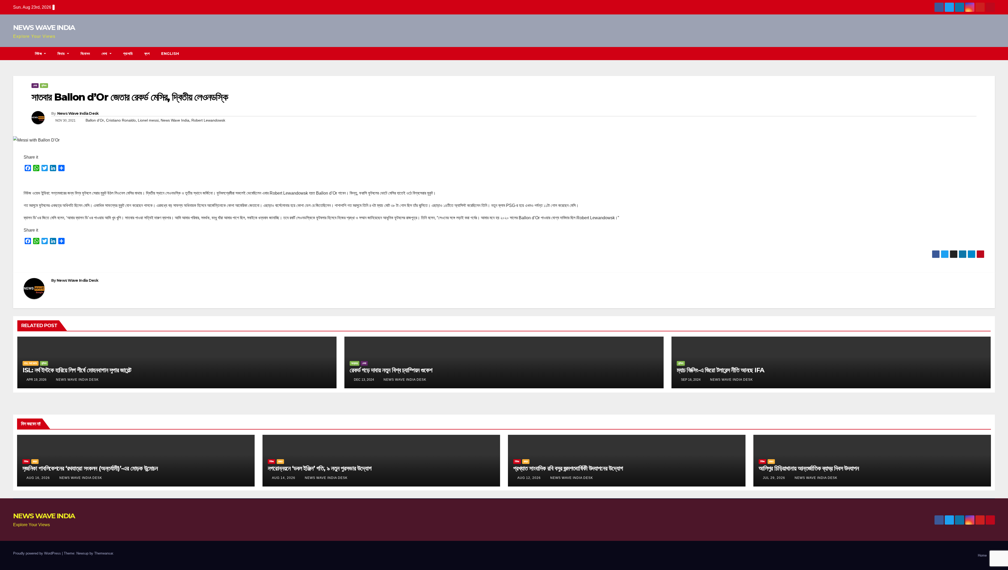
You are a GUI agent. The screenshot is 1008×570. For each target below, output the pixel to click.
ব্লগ (147, 53)
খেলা (105, 53)
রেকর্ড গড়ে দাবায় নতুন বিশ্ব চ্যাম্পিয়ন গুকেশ (391, 370)
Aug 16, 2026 (38, 478)
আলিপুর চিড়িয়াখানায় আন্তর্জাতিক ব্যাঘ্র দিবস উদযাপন (809, 468)
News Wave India (175, 120)
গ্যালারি (128, 53)
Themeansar (103, 553)
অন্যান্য (354, 363)
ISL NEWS (30, 363)
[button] (991, 53)
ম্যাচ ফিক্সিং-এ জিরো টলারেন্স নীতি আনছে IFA (720, 370)
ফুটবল (43, 85)
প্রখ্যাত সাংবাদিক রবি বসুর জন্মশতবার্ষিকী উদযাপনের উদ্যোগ (568, 468)
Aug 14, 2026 (283, 478)
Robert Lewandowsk (208, 120)
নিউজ (39, 53)
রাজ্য (35, 461)
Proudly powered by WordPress (37, 553)
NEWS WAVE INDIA (44, 27)
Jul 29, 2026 (774, 478)
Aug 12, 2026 (529, 478)
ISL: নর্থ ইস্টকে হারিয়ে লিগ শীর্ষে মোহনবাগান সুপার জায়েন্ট (77, 370)
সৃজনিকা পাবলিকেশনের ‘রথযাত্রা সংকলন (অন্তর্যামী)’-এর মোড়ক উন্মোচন (90, 468)
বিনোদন (85, 53)
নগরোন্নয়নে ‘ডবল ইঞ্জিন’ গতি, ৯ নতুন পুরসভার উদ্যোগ (319, 468)
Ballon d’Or (95, 120)
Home (982, 555)
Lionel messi (148, 120)
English (170, 53)
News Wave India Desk (78, 113)
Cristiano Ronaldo (121, 120)
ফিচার (61, 53)
